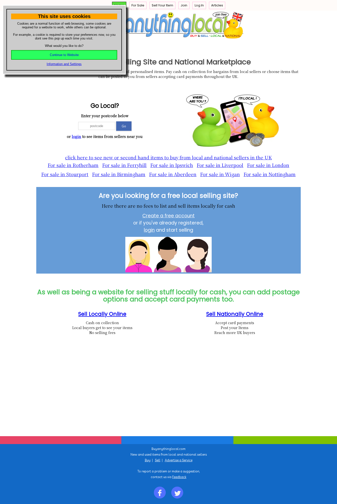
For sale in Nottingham (269, 174)
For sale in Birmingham (118, 174)
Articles (217, 5)
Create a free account (168, 215)
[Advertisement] (165, 395)
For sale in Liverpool (220, 165)
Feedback (179, 477)
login (76, 136)
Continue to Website (64, 55)
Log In (199, 5)
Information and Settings (64, 64)
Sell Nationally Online (234, 313)
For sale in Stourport (64, 174)
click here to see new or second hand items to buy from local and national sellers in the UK (168, 157)
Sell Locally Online (102, 313)
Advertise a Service (178, 460)
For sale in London (268, 165)
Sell (157, 460)
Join (184, 5)
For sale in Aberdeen (172, 174)
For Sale (137, 5)
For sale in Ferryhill (124, 165)
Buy (147, 460)
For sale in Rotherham (73, 165)
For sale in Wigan (220, 174)
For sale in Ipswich (171, 165)
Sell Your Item (162, 5)
